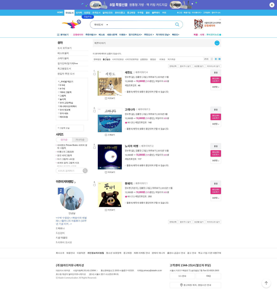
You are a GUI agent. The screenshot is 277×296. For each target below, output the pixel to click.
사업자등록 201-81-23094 (84, 270)
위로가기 (266, 284)
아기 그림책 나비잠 (65, 159)
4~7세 (62, 88)
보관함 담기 (199, 66)
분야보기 (64, 34)
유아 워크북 (65, 109)
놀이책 (63, 99)
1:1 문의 (182, 276)
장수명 (128, 77)
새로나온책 (112, 34)
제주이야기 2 (147, 146)
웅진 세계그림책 (64, 155)
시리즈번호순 (118, 59)
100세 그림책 (65, 92)
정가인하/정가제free (68, 63)
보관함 (215, 87)
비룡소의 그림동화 (65, 151)
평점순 (153, 59)
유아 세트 (64, 113)
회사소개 (60, 253)
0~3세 (62, 85)
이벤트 (122, 34)
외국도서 (96, 12)
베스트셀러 (63, 53)
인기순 (64, 139)
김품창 (138, 77)
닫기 (272, 5)
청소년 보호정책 (113, 253)
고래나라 (130, 109)
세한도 (129, 72)
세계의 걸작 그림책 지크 (68, 163)
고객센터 (206, 12)
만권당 (87, 12)
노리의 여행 (131, 146)
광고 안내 (191, 253)
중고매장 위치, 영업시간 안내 (197, 285)
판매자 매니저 (158, 253)
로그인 (179, 12)
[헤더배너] (207, 24)
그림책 (63, 95)
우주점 (140, 12)
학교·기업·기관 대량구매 (209, 253)
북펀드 (175, 34)
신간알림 (217, 43)
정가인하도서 (135, 34)
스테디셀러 (63, 58)
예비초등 (64, 116)
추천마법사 (90, 34)
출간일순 (106, 59)
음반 (148, 12)
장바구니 (216, 12)
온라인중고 (120, 12)
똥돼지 (129, 183)
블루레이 (156, 12)
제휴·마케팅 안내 (142, 253)
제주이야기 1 (141, 183)
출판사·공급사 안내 (176, 253)
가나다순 (80, 139)
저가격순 (171, 59)
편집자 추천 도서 (66, 73)
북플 (196, 34)
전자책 (79, 12)
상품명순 (144, 59)
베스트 (102, 34)
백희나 (61, 228)
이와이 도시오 (65, 242)
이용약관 (81, 253)
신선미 (61, 233)
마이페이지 (196, 12)
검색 (177, 24)
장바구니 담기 (185, 66)
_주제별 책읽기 (66, 81)
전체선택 (172, 66)
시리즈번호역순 (132, 59)
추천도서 (148, 34)
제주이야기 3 (144, 109)
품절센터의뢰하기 (215, 79)
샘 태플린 (62, 237)
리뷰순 (162, 59)
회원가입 (187, 12)
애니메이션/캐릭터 (68, 106)
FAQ (208, 276)
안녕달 (72, 213)
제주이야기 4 (141, 72)
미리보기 (111, 98)
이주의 (64, 181)
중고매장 (131, 12)
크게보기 (111, 135)
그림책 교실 (64, 128)
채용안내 (70, 253)
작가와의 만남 (162, 34)
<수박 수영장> (63, 217)
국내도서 (69, 13)
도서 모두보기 (65, 48)
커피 (164, 12)
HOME (60, 12)
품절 (216, 73)
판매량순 (97, 59)
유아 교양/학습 (66, 102)
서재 (202, 34)
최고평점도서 (64, 68)
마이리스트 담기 (213, 66)
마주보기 (152, 77)
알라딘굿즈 (108, 12)
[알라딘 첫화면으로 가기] (73, 24)
